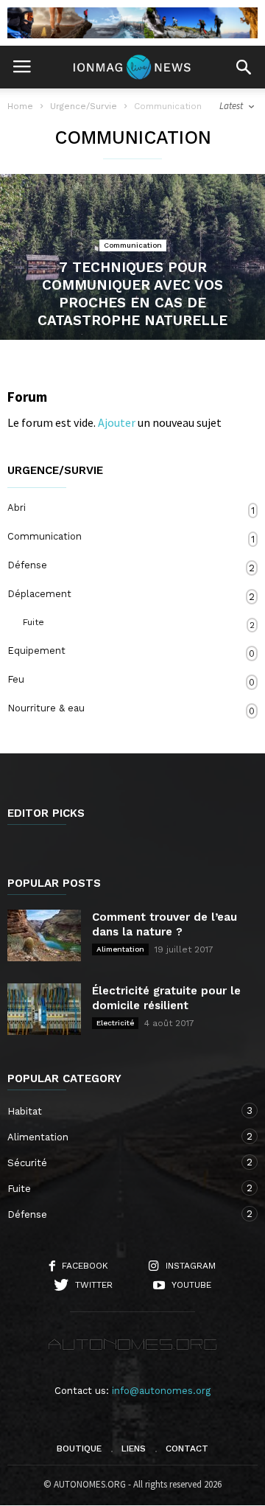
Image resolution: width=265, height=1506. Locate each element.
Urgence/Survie (55, 470)
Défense (131, 566)
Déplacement (131, 595)
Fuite (139, 623)
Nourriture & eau (131, 710)
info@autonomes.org (161, 1390)
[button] (243, 67)
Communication (133, 245)
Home (20, 106)
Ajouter (116, 422)
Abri (131, 509)
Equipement (131, 652)
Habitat (117, 1111)
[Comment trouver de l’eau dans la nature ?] (44, 935)
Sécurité (117, 1162)
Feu (131, 681)
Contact (187, 1448)
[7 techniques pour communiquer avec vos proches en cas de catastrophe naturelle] (132, 257)
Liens (133, 1448)
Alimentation (120, 949)
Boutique (79, 1448)
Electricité (115, 1023)
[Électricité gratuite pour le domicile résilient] (44, 1009)
